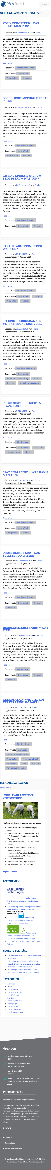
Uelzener (10, 383)
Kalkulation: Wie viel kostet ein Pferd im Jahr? (24, 701)
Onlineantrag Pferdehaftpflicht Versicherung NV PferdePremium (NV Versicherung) (21, 936)
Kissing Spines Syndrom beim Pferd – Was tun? (22, 177)
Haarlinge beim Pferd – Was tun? (25, 629)
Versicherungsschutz (29, 383)
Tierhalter (11, 607)
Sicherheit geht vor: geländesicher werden (23, 964)
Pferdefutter (12, 78)
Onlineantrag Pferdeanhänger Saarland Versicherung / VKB (23, 901)
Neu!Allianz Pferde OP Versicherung (18, 797)
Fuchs (38, 32)
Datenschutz (10, 1143)
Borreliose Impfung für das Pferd (25, 99)
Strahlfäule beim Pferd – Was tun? (23, 247)
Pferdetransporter (14, 1009)
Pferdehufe (39, 447)
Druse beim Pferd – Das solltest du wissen (21, 554)
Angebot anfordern (10, 871)
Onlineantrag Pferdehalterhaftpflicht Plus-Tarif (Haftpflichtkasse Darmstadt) (20, 920)
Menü (45, 4)
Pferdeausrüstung (14, 992)
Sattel (24, 763)
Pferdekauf (11, 998)
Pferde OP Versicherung (17, 378)
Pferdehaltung (23, 744)
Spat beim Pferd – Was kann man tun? (25, 473)
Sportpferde (12, 532)
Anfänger (22, 750)
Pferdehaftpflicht (30, 759)
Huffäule (38, 296)
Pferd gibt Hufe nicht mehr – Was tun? (25, 404)
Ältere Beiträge (5, 788)
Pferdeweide (12, 155)
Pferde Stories (12, 989)
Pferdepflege (22, 442)
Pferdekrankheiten (25, 67)
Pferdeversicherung (26, 368)
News (9, 987)
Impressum (9, 1137)
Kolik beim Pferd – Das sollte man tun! (21, 24)
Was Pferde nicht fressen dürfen (19, 967)
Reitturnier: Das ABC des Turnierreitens (22, 961)
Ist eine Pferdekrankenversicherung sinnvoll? (23, 322)
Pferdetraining (13, 452)
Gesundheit (23, 73)
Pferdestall (11, 301)
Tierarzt (26, 78)
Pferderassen (12, 1006)
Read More (7, 63)
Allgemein (11, 984)
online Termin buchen (13, 1149)
